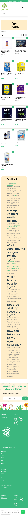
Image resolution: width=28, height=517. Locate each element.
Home (2, 18)
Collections (7, 18)
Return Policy (3, 471)
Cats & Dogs (3, 483)
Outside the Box (4, 490)
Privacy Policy (4, 469)
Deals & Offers (4, 487)
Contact (2, 455)
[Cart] (22, 7)
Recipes (2, 480)
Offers (2, 457)
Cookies (2, 473)
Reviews (2, 482)
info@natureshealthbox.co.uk (9, 447)
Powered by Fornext (5, 513)
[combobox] (14, 13)
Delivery (2, 466)
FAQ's (2, 460)
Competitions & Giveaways (6, 485)
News (2, 459)
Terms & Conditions (5, 467)
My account (3, 474)
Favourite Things (4, 489)
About (2, 453)
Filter (4, 35)
